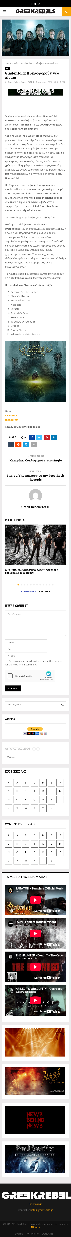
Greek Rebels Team (17, 82)
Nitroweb (35, 1227)
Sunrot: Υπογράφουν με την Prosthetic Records (35, 477)
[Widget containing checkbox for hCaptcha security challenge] (30, 676)
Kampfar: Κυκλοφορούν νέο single (35, 460)
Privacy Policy (32, 1233)
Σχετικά (19, 1233)
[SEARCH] (62, 704)
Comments (28, 591)
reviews (44, 591)
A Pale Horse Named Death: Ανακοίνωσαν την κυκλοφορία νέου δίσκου (31, 571)
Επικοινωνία (35, 1204)
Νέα (7, 68)
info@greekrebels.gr (42, 1210)
